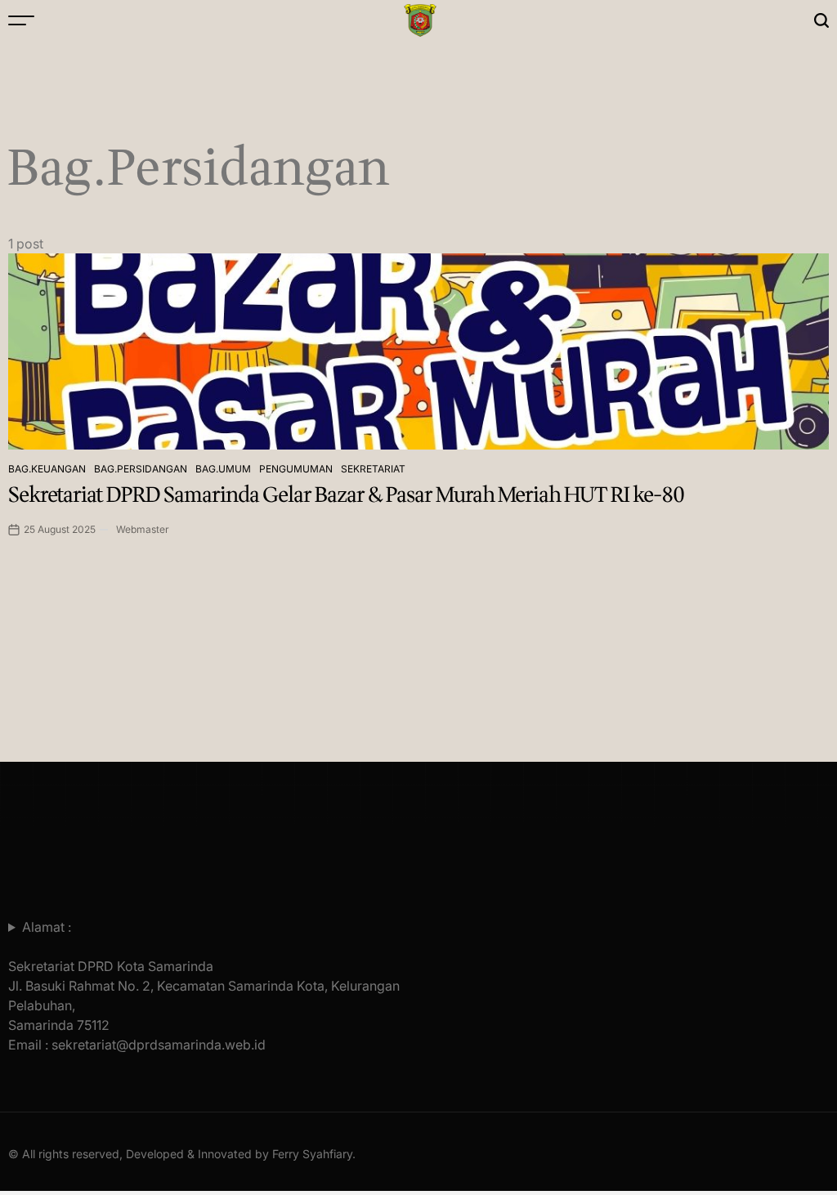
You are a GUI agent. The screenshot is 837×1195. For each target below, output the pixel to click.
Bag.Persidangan (140, 469)
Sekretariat (373, 469)
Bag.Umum (223, 469)
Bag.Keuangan (47, 469)
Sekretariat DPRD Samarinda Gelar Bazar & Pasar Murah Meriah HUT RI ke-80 (346, 495)
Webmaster (142, 529)
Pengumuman (296, 469)
